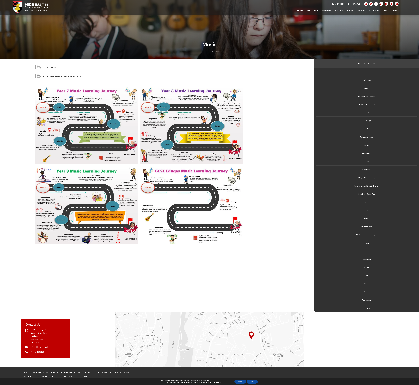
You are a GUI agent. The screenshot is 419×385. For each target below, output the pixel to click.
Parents (361, 10)
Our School (312, 10)
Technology (366, 300)
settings (218, 383)
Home (300, 10)
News (396, 10)
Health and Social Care (366, 194)
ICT (366, 210)
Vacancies (339, 4)
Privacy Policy (49, 376)
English (366, 161)
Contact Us (355, 4)
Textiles (367, 308)
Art (366, 129)
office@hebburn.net (39, 347)
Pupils (350, 10)
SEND (386, 10)
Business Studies (366, 137)
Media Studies (366, 227)
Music (366, 243)
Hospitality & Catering (366, 178)
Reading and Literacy (367, 104)
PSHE (366, 267)
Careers (367, 88)
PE (367, 251)
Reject (252, 382)
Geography (366, 169)
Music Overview (50, 68)
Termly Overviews (366, 80)
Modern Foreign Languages (366, 235)
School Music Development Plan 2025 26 (62, 77)
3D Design (367, 121)
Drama (366, 145)
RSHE (366, 284)
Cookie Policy (28, 376)
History (366, 202)
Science (367, 292)
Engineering (366, 153)
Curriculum (374, 10)
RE (367, 275)
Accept (240, 382)
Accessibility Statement (76, 376)
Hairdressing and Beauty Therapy (366, 186)
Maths (366, 218)
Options (367, 112)
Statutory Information (332, 10)
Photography (367, 259)
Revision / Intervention (366, 96)
